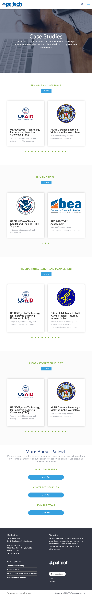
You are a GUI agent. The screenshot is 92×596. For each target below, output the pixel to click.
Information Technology (16, 577)
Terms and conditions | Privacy (19, 593)
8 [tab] (49, 152)
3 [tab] (32, 152)
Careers (52, 582)
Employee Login (57, 574)
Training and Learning (15, 565)
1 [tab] (26, 152)
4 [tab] (36, 152)
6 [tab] (43, 152)
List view (46, 91)
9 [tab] (53, 152)
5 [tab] (39, 152)
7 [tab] (46, 152)
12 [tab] (63, 152)
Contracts (52, 578)
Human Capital (13, 569)
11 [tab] (59, 152)
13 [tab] (66, 152)
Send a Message (13, 553)
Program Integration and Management (22, 573)
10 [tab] (56, 152)
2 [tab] (29, 152)
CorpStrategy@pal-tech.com (22, 541)
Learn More (46, 477)
